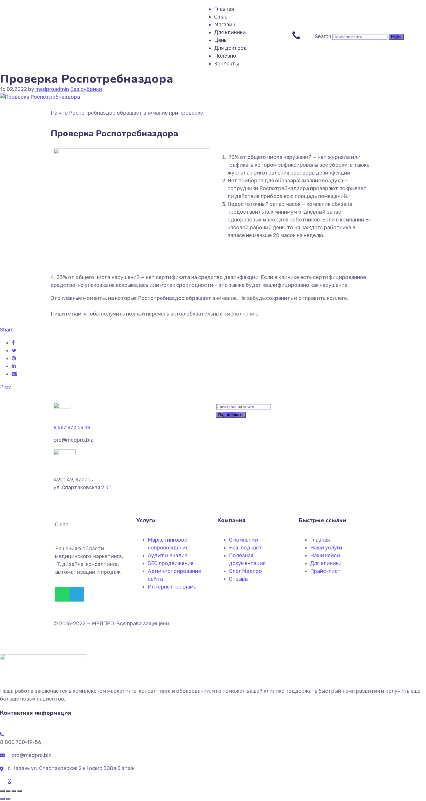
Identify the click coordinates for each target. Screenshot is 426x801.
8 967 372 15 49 (72, 427)
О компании (243, 540)
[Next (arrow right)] (8, 799)
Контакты (226, 64)
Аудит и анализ (167, 555)
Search (323, 36)
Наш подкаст (245, 548)
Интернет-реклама (172, 587)
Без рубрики (86, 89)
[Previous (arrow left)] (2, 799)
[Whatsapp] (62, 594)
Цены (220, 40)
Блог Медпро (245, 571)
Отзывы (238, 579)
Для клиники (230, 32)
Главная (224, 9)
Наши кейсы (325, 555)
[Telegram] (77, 594)
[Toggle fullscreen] (14, 791)
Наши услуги (326, 548)
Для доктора (230, 48)
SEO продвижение (171, 563)
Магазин (224, 24)
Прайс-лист (325, 571)
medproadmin (52, 89)
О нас (220, 17)
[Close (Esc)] (2, 791)
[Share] (8, 791)
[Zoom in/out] (19, 791)
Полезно (225, 56)
